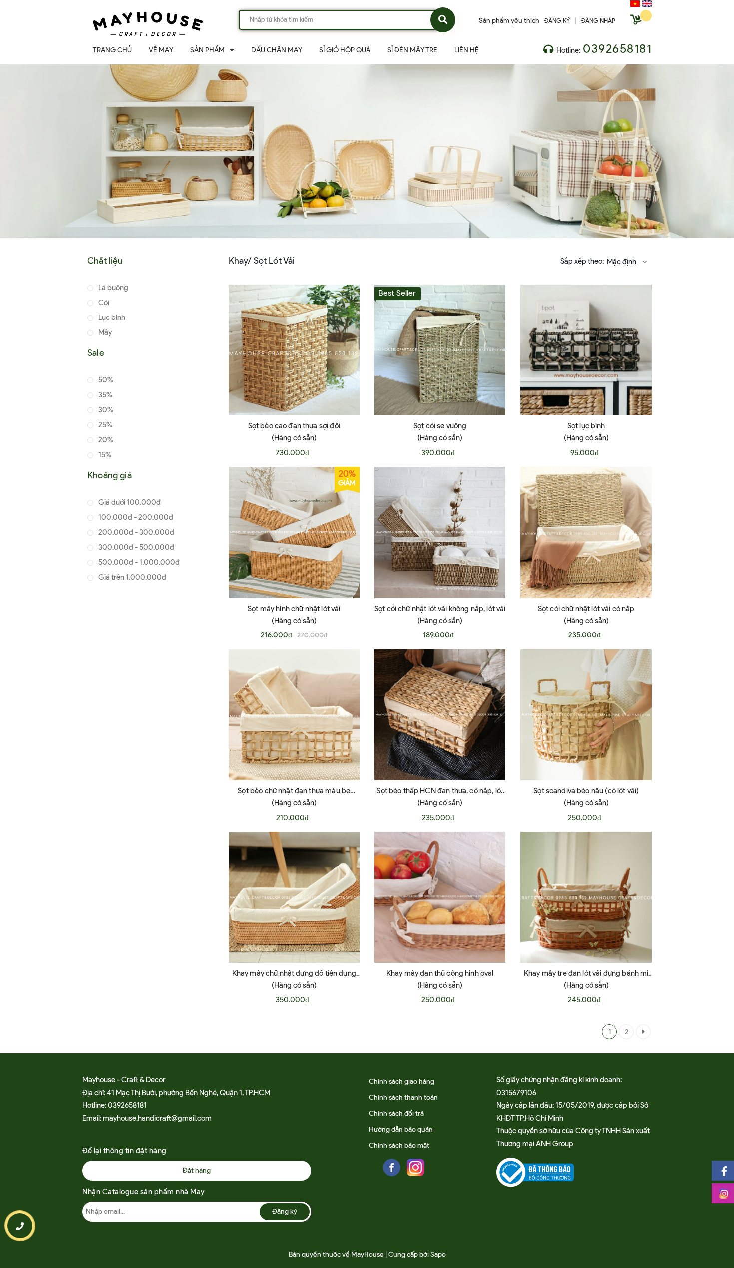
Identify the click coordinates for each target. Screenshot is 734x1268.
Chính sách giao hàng (401, 1081)
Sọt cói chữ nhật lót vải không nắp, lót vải (439, 608)
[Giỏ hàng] (637, 21)
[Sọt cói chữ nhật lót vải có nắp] (585, 532)
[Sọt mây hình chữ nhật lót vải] (294, 532)
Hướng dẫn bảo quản (401, 1129)
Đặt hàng (197, 1170)
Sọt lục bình (586, 425)
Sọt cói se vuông (439, 425)
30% (105, 409)
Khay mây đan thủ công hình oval (440, 973)
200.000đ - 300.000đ (135, 532)
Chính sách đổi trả (396, 1113)
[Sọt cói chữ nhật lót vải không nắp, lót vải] (439, 532)
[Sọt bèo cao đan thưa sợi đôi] (294, 350)
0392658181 (617, 48)
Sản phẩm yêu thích (509, 20)
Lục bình (111, 317)
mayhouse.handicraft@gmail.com (157, 1118)
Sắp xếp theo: (582, 261)
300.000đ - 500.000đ (135, 547)
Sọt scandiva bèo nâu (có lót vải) (586, 790)
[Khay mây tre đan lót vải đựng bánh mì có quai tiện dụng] (585, 897)
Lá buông (112, 287)
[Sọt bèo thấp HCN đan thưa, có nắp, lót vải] (439, 714)
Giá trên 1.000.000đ (131, 577)
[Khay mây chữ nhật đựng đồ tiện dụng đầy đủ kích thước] (294, 897)
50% (105, 379)
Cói (103, 302)
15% (104, 454)
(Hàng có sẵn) (294, 437)
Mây (104, 332)
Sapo (438, 1254)
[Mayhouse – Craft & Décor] (147, 22)
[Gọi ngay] (20, 1225)
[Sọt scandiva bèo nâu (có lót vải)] (585, 714)
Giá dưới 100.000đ (129, 502)
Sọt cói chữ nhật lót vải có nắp (586, 608)
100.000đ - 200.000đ (135, 517)
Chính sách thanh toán (403, 1097)
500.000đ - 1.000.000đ (138, 562)
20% (105, 439)
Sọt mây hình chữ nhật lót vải (294, 608)
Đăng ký (284, 1211)
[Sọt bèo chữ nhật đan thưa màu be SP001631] (294, 714)
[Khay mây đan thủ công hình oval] (439, 897)
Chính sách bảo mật (399, 1145)
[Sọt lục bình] (585, 350)
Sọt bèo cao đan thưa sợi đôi (294, 425)
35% (104, 394)
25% (104, 424)
